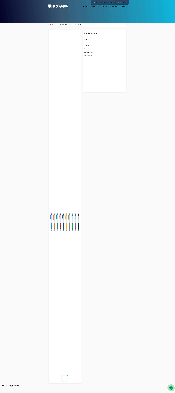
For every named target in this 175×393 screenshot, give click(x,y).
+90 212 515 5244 (112, 2)
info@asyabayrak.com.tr (101, 2)
